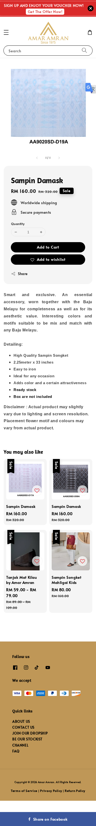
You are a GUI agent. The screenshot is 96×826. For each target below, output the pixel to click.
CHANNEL (20, 745)
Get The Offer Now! (45, 11)
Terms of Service (24, 790)
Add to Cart (48, 246)
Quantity (17, 224)
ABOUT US (21, 721)
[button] (6, 32)
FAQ (16, 751)
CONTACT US (23, 727)
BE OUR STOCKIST (27, 739)
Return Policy (75, 790)
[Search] (84, 50)
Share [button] (23, 273)
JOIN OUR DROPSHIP (30, 733)
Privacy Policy (51, 790)
